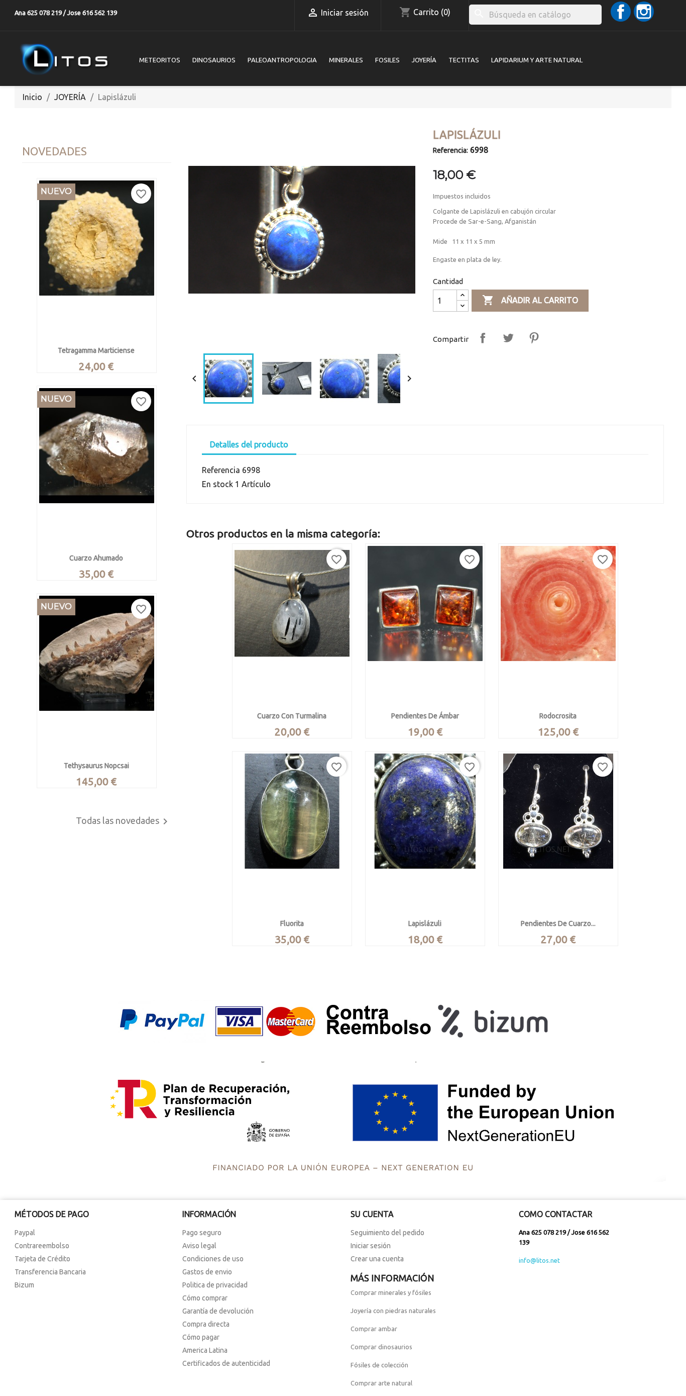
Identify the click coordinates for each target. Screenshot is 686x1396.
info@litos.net (539, 1260)
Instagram (644, 12)
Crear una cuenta (377, 1259)
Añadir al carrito (530, 300)
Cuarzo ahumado (96, 558)
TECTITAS (463, 59)
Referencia (221, 470)
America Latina (204, 1350)
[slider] (301, 336)
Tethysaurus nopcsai (96, 766)
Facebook (621, 12)
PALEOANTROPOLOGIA (282, 59)
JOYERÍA (424, 59)
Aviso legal (199, 1246)
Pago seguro (201, 1233)
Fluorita (292, 923)
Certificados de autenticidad (226, 1363)
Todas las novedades (123, 821)
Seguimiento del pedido (387, 1233)
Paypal (25, 1233)
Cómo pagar (200, 1337)
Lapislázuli (424, 923)
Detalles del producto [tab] (249, 444)
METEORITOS (159, 59)
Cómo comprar (204, 1298)
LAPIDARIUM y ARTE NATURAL (537, 59)
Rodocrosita (558, 716)
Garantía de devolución (218, 1311)
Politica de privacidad (215, 1285)
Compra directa (206, 1324)
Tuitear (508, 338)
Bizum (24, 1285)
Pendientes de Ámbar (425, 716)
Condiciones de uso (213, 1259)
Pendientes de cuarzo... (558, 923)
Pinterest (534, 338)
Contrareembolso (42, 1246)
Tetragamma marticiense (96, 350)
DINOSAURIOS (214, 59)
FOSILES (387, 59)
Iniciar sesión (371, 1246)
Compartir (483, 338)
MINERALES (346, 59)
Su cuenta (372, 1214)
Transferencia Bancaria (50, 1272)
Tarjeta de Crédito (42, 1259)
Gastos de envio (207, 1272)
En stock (217, 484)
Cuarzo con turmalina (291, 716)
